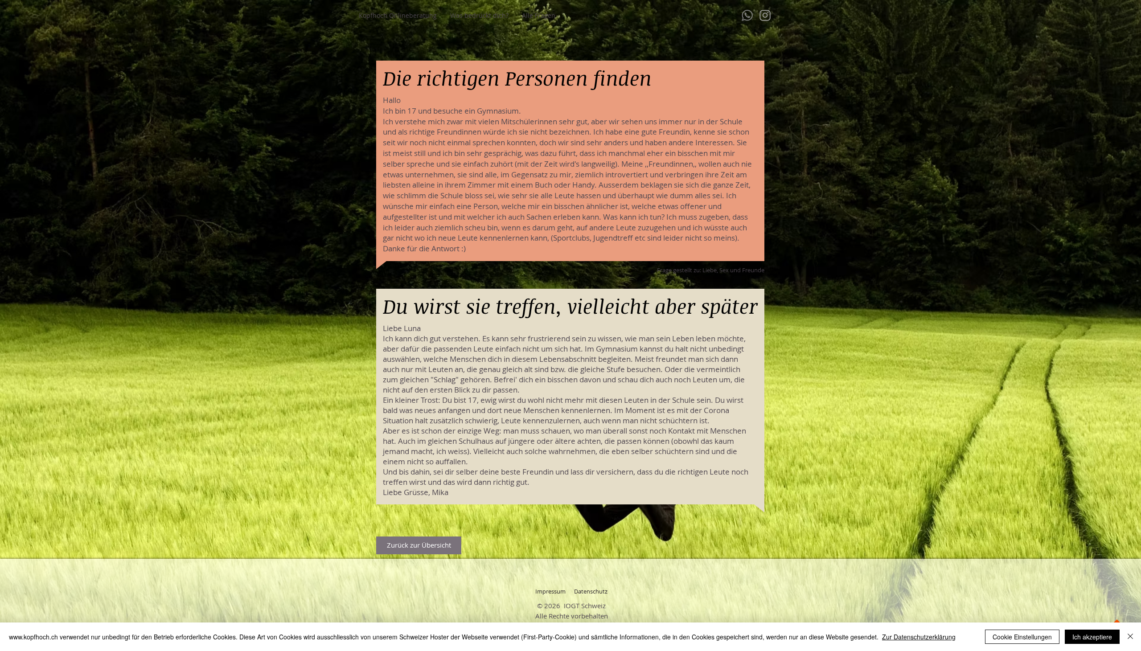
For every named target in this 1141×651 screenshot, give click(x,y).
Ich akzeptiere (1092, 636)
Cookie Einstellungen (1022, 636)
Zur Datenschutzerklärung (919, 636)
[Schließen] (1130, 637)
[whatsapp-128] (747, 15)
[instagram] (765, 15)
